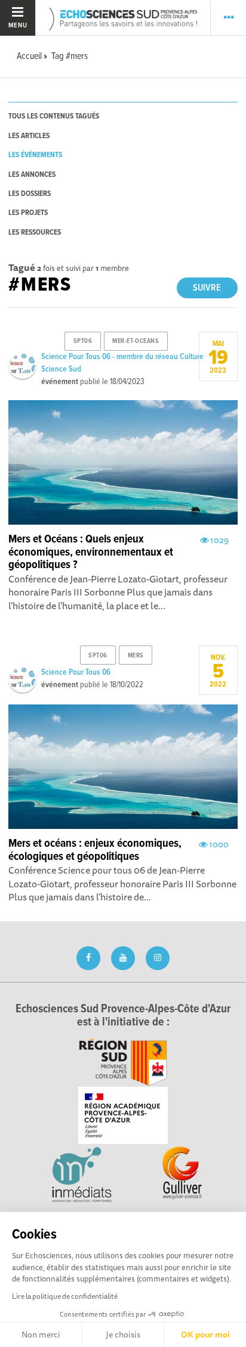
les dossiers (29, 194)
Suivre (207, 288)
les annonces (32, 175)
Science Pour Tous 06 (75, 672)
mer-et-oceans (135, 341)
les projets (28, 213)
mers (136, 655)
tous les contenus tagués (53, 116)
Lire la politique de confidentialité (65, 1296)
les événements (35, 155)
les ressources (34, 232)
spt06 (83, 341)
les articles (29, 136)
